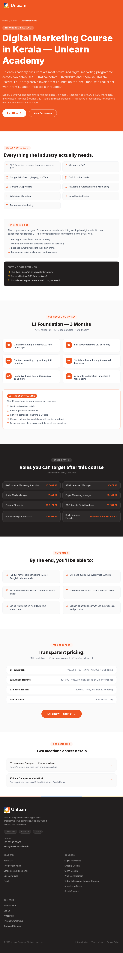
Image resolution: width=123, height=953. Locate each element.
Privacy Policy (81, 942)
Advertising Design (73, 886)
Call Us (7, 910)
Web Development (73, 876)
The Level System (12, 865)
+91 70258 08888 (12, 842)
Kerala (14, 20)
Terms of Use (97, 942)
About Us (8, 860)
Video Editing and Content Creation (81, 881)
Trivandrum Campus (13, 921)
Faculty (7, 881)
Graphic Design (72, 865)
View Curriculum (43, 113)
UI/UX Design (71, 871)
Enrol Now (12, 113)
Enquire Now (10, 905)
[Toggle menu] (116, 6)
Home (5, 20)
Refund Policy (113, 942)
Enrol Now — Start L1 (59, 713)
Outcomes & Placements (16, 871)
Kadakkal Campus (12, 926)
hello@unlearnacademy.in (16, 846)
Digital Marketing (72, 860)
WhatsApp (9, 915)
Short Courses (71, 891)
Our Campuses (11, 876)
